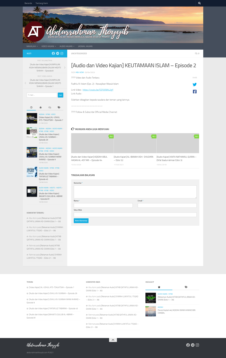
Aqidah (41, 114)
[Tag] (58, 107)
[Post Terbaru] (31, 107)
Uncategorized (79, 53)
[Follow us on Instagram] (61, 53)
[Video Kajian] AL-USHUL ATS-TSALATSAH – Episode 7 (51, 287)
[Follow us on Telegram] (57, 53)
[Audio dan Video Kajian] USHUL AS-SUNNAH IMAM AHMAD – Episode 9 (50, 157)
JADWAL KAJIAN (85, 46)
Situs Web (78, 210)
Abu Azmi (80, 72)
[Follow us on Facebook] (53, 53)
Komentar (78, 183)
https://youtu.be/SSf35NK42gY (98, 89)
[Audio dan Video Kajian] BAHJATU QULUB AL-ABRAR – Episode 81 (50, 196)
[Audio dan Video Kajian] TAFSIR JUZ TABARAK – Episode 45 (49, 176)
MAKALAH (31, 46)
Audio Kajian (57, 129)
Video (53, 114)
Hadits (52, 188)
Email (140, 201)
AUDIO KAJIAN (66, 46)
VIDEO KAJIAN (47, 46)
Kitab (48, 114)
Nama (77, 201)
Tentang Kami (42, 3)
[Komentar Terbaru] (49, 107)
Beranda (28, 3)
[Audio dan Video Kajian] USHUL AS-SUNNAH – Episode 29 (49, 137)
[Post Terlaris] (40, 107)
